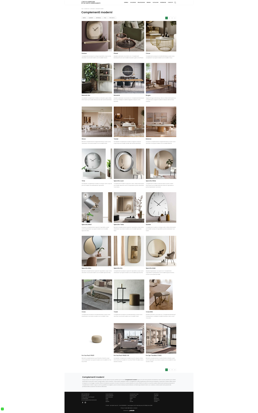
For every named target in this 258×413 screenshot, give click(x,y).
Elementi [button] (91, 17)
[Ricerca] (175, 2)
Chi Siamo (156, 394)
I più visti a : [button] (112, 17)
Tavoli (107, 400)
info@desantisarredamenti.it (90, 400)
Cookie (125, 408)
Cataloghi (155, 2)
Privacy (122, 408)
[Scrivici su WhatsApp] (2, 409)
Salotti (131, 398)
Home (82, 8)
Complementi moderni (99, 8)
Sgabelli (107, 401)
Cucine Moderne (109, 394)
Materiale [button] (98, 17)
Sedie (107, 398)
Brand (155, 397)
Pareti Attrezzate (109, 397)
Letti (130, 400)
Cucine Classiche (109, 395)
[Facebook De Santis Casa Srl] (83, 402)
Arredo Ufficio (133, 397)
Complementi (92, 8)
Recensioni (163, 2)
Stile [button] (105, 17)
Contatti (170, 2)
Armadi (131, 401)
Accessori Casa (86, 8)
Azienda (126, 2)
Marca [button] (84, 17)
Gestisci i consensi (133, 408)
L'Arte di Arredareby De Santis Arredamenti (90, 2)
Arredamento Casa (134, 394)
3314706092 (85, 398)
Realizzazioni (141, 2)
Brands (149, 2)
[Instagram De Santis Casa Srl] (85, 402)
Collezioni (133, 2)
